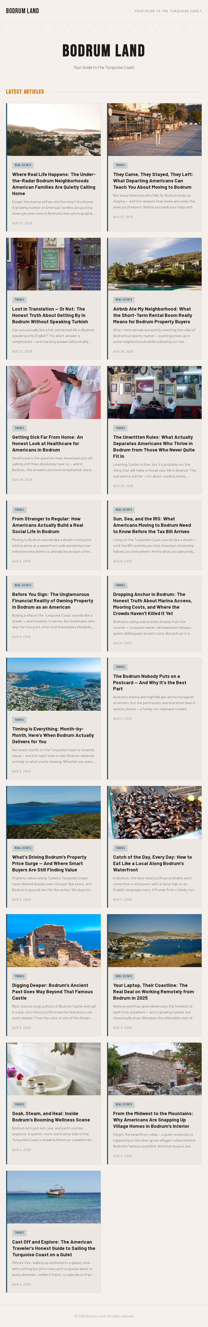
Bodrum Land (22, 11)
